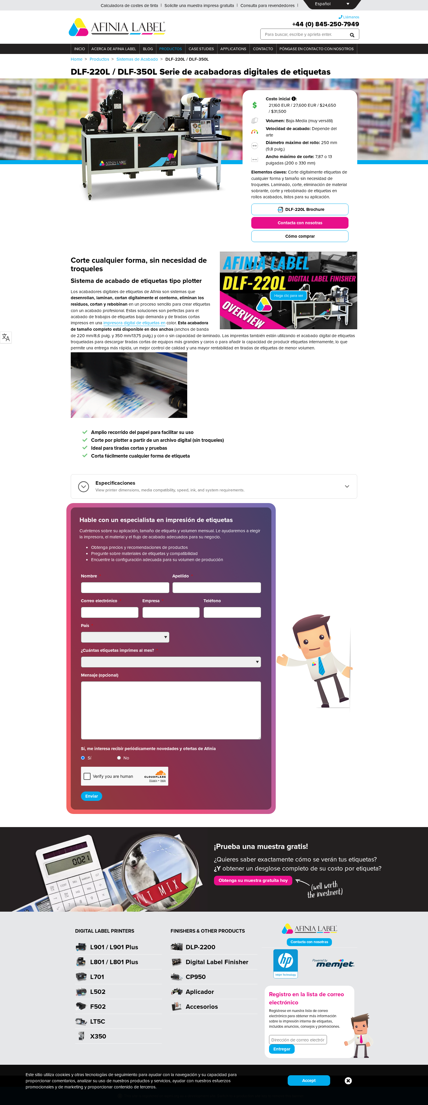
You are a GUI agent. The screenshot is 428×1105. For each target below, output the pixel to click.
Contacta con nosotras (300, 223)
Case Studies (201, 48)
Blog (148, 48)
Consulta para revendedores (267, 5)
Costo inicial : (282, 99)
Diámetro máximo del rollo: (293, 142)
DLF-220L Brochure (304, 209)
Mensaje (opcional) (99, 675)
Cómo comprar (300, 236)
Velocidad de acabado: (289, 128)
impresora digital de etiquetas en (134, 323)
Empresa (152, 601)
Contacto (263, 48)
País (87, 625)
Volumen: (276, 121)
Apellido (182, 576)
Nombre (91, 576)
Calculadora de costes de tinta (129, 5)
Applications (233, 48)
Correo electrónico (101, 601)
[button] (352, 34)
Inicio (79, 48)
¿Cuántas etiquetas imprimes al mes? (119, 650)
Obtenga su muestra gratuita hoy (253, 880)
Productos (170, 48)
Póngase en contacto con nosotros (317, 48)
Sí (89, 758)
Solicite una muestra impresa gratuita (199, 5)
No (126, 758)
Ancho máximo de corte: (290, 156)
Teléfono (212, 601)
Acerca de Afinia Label (113, 48)
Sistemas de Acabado (137, 59)
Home (76, 59)
